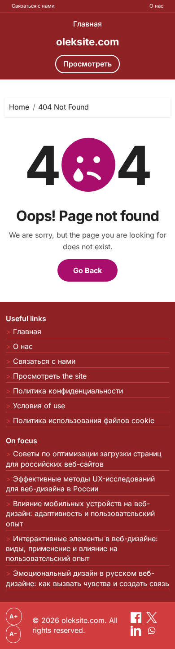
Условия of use (39, 405)
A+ (13, 616)
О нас (156, 6)
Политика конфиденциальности (68, 390)
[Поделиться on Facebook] (137, 620)
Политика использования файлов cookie (83, 420)
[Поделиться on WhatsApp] (151, 633)
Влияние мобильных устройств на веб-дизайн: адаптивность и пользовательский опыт (80, 513)
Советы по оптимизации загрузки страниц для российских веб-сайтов (84, 458)
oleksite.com (87, 41)
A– (13, 634)
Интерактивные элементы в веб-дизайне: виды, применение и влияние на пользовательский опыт (82, 548)
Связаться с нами (33, 6)
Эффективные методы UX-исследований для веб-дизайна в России (80, 483)
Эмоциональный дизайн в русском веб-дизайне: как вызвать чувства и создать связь (87, 578)
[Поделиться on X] (151, 620)
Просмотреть (87, 63)
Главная (87, 23)
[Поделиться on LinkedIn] (137, 633)
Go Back (87, 270)
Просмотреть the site (50, 375)
